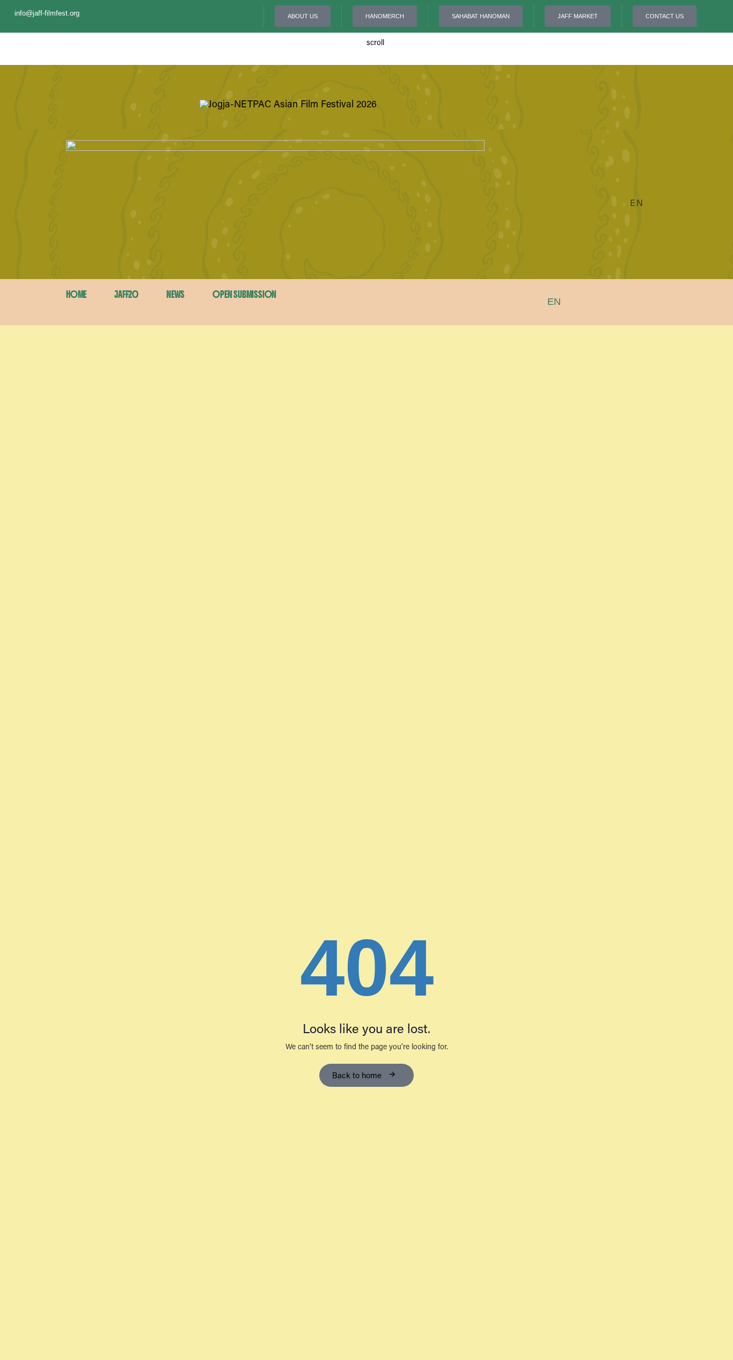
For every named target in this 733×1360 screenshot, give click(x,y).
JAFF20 (126, 294)
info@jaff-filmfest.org (46, 13)
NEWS (175, 294)
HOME (76, 294)
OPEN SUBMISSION (244, 294)
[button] (642, 204)
